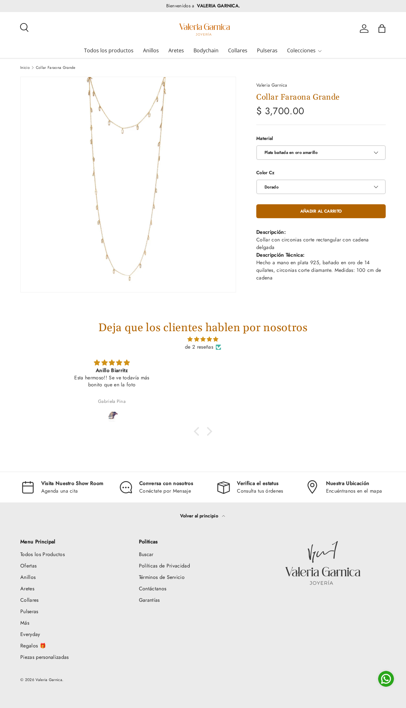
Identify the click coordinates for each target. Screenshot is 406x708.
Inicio (25, 67)
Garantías (149, 600)
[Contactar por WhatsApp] (386, 679)
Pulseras (267, 50)
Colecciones (301, 50)
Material (264, 138)
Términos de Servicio (162, 577)
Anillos (151, 50)
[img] (203, 339)
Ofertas (28, 565)
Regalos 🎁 (33, 645)
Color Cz (265, 172)
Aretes (176, 50)
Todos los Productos (42, 554)
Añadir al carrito (321, 211)
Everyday (30, 634)
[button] (382, 29)
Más (24, 622)
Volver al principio (199, 516)
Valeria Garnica (271, 85)
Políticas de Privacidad (164, 565)
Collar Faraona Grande (55, 67)
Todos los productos (109, 50)
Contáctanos (153, 588)
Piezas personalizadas (44, 657)
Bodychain (206, 50)
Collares (237, 50)
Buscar (146, 554)
